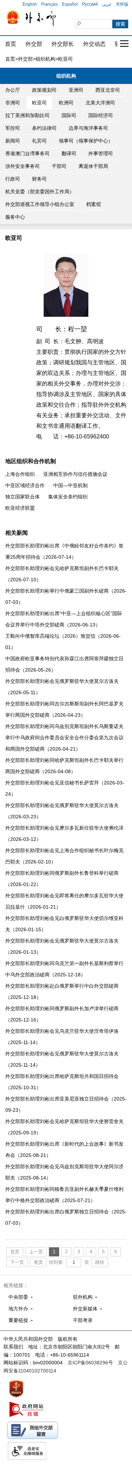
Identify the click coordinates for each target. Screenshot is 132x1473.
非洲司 (12, 102)
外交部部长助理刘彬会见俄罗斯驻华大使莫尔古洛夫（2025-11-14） (62, 1059)
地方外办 (18, 1308)
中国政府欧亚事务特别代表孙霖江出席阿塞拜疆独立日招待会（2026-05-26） (64, 664)
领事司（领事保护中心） (86, 141)
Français (49, 4)
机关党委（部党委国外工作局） (39, 191)
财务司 (39, 179)
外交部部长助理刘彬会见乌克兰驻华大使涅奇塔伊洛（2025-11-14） (62, 1036)
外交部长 (62, 44)
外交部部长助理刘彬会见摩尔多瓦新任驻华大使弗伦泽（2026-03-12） (64, 833)
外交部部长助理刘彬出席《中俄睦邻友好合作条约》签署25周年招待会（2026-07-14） (64, 551)
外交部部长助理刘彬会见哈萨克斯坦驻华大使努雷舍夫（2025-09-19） (64, 1127)
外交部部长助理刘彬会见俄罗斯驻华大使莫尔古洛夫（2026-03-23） (62, 810)
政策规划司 (44, 90)
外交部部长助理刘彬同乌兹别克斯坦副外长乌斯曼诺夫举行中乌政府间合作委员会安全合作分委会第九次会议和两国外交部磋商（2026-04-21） (64, 737)
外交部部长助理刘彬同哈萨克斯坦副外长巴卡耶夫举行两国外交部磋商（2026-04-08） (64, 765)
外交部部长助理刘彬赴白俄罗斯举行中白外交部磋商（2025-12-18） (62, 991)
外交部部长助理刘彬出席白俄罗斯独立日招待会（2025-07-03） (66, 1217)
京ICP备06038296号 (90, 1362)
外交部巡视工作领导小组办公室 (39, 204)
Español (70, 4)
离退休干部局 (93, 166)
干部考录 (83, 1320)
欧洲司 (66, 102)
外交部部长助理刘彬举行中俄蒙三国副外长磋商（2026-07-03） (66, 596)
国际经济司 (100, 115)
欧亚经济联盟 (20, 508)
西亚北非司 (107, 90)
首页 (10, 44)
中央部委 (18, 1297)
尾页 (38, 1262)
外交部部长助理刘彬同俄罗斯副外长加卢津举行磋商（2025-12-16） (62, 1014)
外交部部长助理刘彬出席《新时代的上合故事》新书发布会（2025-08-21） (64, 1149)
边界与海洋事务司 (88, 128)
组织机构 (45, 59)
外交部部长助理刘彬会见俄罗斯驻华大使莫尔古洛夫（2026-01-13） (62, 946)
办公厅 (12, 90)
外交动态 (94, 44)
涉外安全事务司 (22, 166)
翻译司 (69, 153)
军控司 (12, 128)
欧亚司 (39, 102)
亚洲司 (76, 90)
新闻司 (12, 141)
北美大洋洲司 (100, 102)
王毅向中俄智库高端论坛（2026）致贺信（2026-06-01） (63, 641)
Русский (90, 4)
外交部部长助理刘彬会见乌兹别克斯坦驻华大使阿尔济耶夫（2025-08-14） (64, 1172)
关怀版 (122, 4)
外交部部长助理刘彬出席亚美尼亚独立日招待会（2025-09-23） (66, 1104)
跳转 (99, 1262)
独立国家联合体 (22, 496)
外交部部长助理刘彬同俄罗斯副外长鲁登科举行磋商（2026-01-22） (62, 878)
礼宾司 (39, 141)
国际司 (69, 115)
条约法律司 (44, 128)
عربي (107, 4)
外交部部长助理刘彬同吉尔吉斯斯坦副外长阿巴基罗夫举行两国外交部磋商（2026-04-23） (64, 709)
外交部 (33, 44)
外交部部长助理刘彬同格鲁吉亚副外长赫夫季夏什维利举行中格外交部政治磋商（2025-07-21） (64, 1194)
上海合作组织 (20, 474)
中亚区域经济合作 (25, 485)
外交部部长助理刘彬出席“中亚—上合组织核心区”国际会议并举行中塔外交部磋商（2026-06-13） (63, 619)
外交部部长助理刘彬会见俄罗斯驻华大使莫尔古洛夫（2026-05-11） (62, 686)
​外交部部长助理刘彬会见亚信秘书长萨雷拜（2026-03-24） (64, 788)
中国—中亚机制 (70, 485)
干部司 (59, 166)
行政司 (12, 179)
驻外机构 (83, 1297)
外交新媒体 (85, 1308)
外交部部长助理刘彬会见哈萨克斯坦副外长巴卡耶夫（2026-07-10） (62, 573)
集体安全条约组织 (68, 496)
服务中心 (15, 217)
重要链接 (18, 1320)
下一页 (17, 1262)
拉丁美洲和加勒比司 (27, 115)
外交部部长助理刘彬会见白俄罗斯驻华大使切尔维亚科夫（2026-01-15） (64, 923)
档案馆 (93, 204)
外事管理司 (100, 153)
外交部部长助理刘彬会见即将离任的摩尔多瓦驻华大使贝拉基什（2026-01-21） (64, 901)
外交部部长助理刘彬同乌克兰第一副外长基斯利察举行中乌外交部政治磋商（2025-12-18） (64, 968)
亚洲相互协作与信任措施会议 (75, 474)
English (30, 4)
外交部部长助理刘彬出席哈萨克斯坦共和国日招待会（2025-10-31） (62, 1081)
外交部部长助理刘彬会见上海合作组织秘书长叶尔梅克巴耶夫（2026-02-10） (64, 856)
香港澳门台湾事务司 (27, 153)
